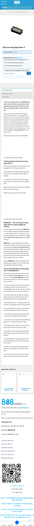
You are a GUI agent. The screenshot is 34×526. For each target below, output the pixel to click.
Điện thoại (23, 12)
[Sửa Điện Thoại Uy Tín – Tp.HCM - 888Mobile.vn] (17, 3)
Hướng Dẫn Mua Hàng (7, 458)
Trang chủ (10, 12)
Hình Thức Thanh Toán (7, 454)
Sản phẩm (17, 12)
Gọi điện (23, 525)
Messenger (10, 525)
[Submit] (30, 7)
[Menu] (32, 3)
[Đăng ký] (17, 523)
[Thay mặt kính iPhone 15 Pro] (8, 379)
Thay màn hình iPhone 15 (25, 389)
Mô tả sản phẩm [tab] (7, 90)
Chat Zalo (4, 525)
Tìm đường (30, 525)
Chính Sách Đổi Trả (6, 444)
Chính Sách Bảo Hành (7, 440)
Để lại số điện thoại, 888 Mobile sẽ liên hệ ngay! (17, 70)
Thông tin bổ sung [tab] (7, 93)
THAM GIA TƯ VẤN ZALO (18, 485)
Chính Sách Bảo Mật (7, 447)
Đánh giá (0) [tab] (5, 97)
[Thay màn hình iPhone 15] (25, 379)
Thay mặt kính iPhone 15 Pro (8, 389)
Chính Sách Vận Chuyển (8, 451)
